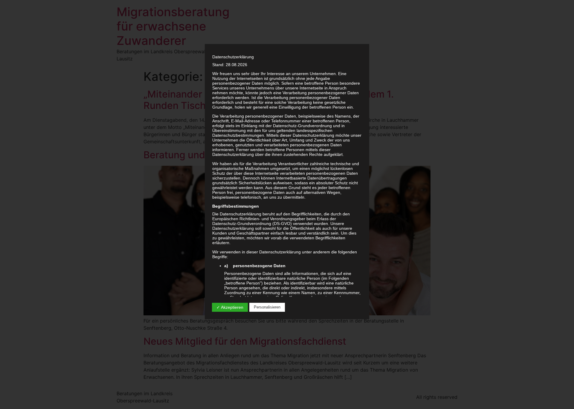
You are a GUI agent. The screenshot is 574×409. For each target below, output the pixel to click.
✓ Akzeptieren (229, 307)
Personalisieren (267, 307)
